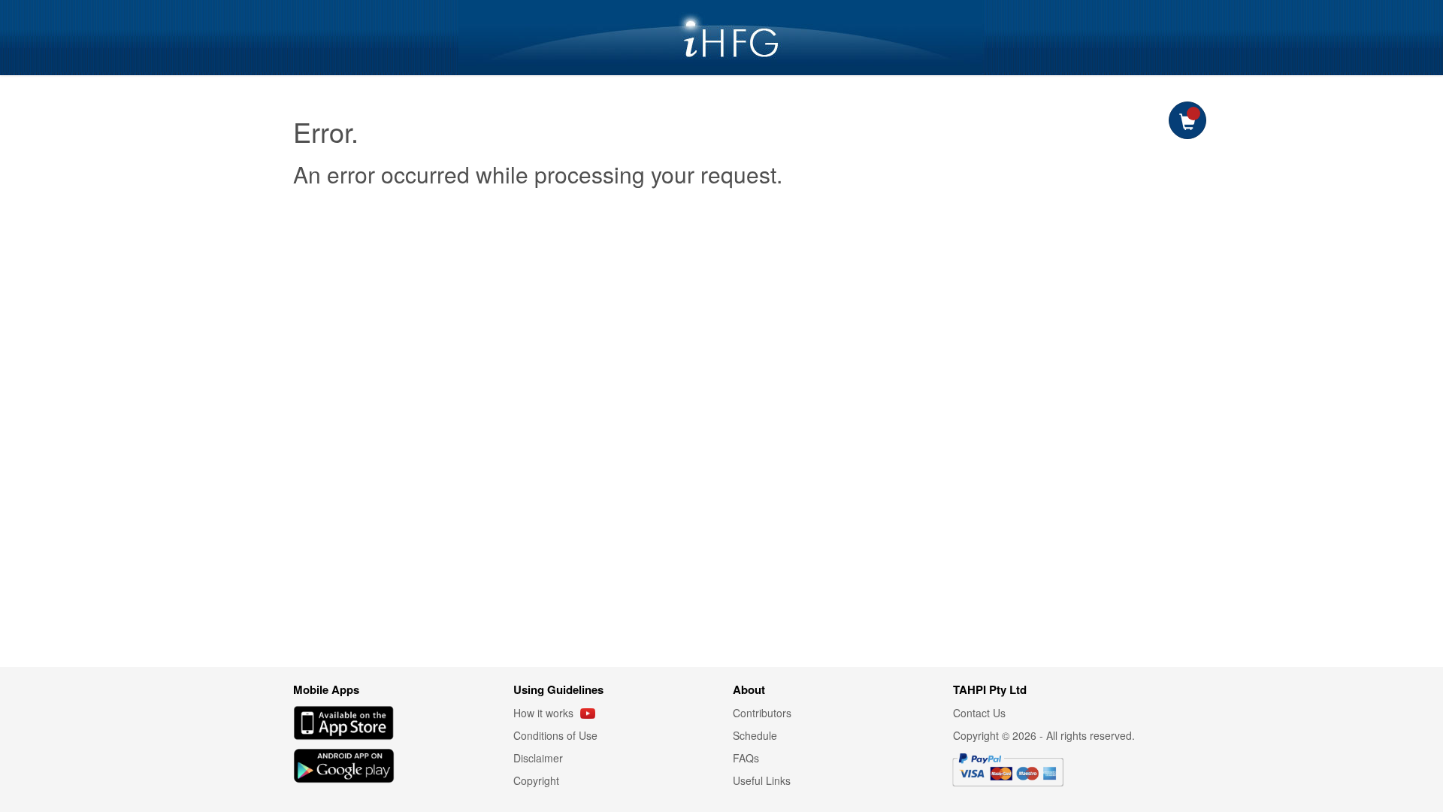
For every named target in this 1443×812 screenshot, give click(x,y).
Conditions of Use (555, 735)
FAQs (746, 757)
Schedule (755, 735)
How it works (544, 712)
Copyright (536, 780)
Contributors (762, 712)
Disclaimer (538, 757)
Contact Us (979, 712)
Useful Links (762, 780)
